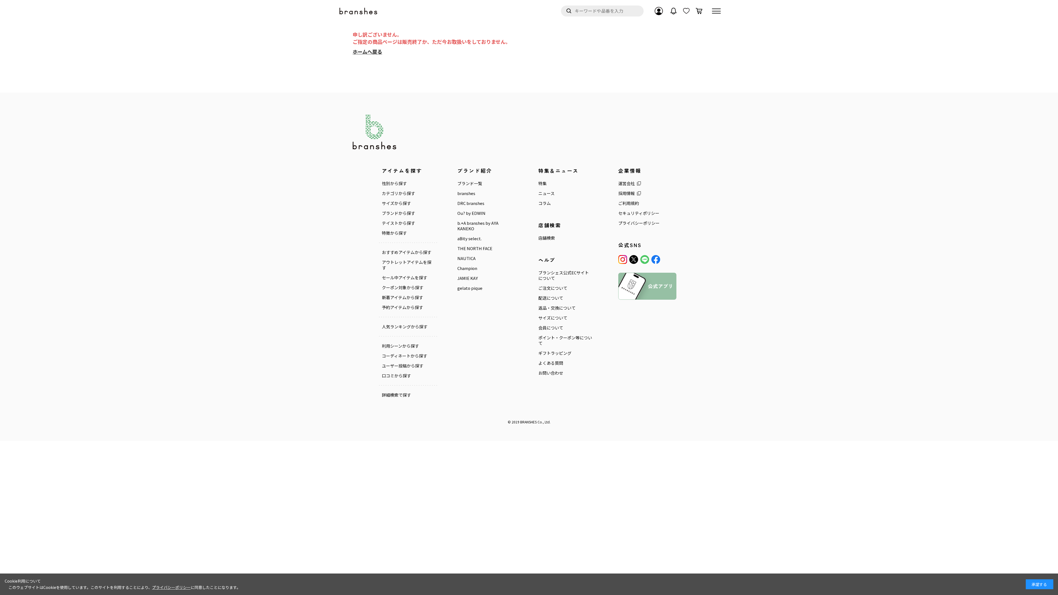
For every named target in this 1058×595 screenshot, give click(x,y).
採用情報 (626, 193)
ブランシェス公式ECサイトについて (563, 275)
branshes (466, 193)
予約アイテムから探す (402, 307)
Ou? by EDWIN (471, 213)
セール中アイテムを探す (404, 277)
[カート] (699, 11)
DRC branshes (470, 203)
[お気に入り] (686, 11)
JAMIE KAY (467, 278)
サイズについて (552, 318)
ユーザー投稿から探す (402, 366)
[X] (633, 259)
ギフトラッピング (554, 353)
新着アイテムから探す (402, 297)
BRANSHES (528, 422)
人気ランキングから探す (404, 326)
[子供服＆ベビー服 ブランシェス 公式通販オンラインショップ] (358, 11)
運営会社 (626, 183)
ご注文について (552, 288)
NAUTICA (466, 258)
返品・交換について (557, 308)
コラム (544, 203)
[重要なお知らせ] (673, 11)
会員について (550, 328)
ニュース (546, 193)
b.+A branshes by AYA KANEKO (477, 225)
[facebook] (655, 259)
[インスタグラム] (622, 259)
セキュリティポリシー (638, 213)
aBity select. (469, 238)
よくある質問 (550, 363)
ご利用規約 (628, 203)
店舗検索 (546, 238)
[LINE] (644, 259)
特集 (542, 183)
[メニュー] (716, 11)
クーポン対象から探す (402, 287)
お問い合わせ (550, 373)
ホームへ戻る (367, 51)
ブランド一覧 (469, 183)
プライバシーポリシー (639, 223)
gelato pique (469, 288)
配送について (550, 298)
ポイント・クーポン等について (565, 340)
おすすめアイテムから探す (406, 252)
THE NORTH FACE (474, 248)
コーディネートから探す (404, 356)
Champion (467, 268)
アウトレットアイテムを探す (406, 265)
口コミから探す (396, 375)
